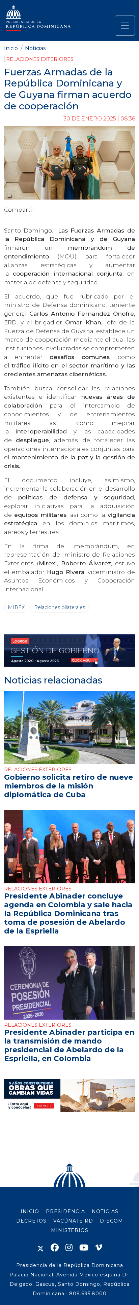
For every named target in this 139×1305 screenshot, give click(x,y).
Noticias (35, 48)
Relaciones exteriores (40, 59)
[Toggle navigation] (125, 25)
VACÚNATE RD (73, 1221)
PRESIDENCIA (65, 1211)
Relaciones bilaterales (59, 607)
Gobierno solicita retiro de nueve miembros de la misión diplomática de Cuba (68, 786)
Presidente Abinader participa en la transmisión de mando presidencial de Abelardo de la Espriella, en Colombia (69, 1045)
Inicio (11, 48)
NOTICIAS (105, 1211)
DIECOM (111, 1221)
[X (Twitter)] (40, 1248)
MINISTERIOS (69, 1230)
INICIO (30, 1211)
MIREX (16, 607)
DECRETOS (31, 1221)
